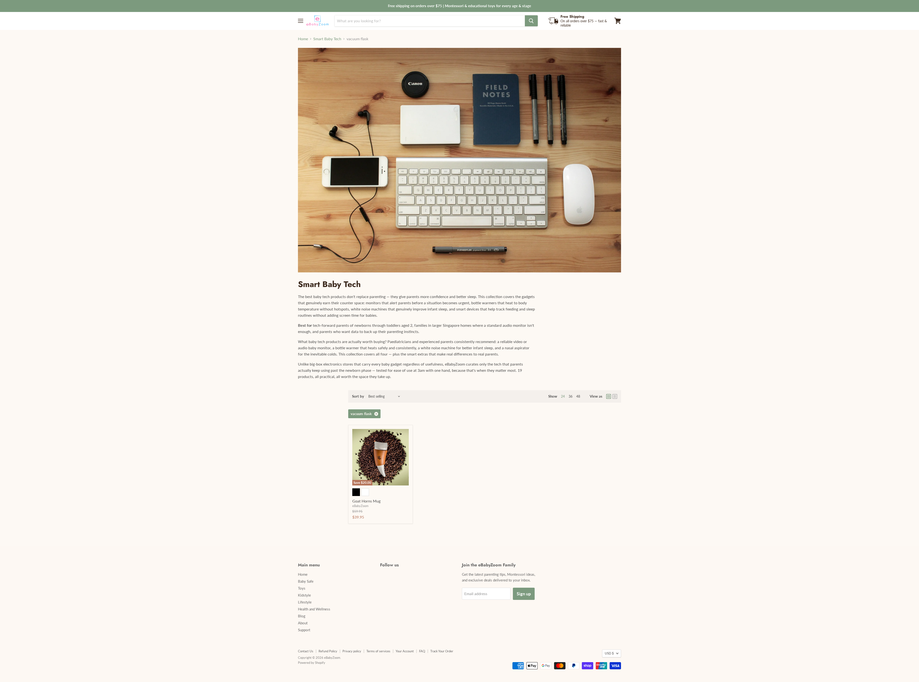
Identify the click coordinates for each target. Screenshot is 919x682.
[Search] (531, 20)
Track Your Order (441, 651)
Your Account (405, 651)
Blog (301, 616)
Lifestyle (305, 602)
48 (578, 396)
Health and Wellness (314, 609)
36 (570, 396)
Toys (301, 588)
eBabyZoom (360, 506)
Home (303, 39)
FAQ (422, 651)
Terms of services (378, 651)
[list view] (614, 396)
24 (563, 396)
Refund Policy (328, 651)
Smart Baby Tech (327, 39)
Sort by (358, 396)
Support (304, 630)
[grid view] (608, 396)
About (303, 623)
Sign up (524, 593)
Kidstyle (304, 595)
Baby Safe (306, 581)
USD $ (609, 653)
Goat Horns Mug (366, 501)
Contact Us (305, 651)
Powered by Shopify (311, 663)
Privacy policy (351, 651)
